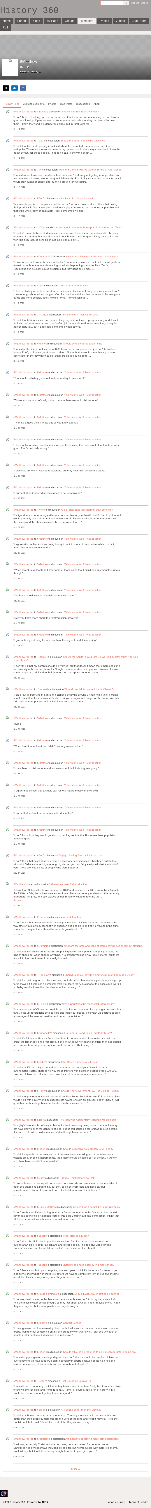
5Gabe (41, 1061)
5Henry (41, 1090)
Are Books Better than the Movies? (81, 1409)
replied (30, 111)
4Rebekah (43, 974)
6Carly (41, 1177)
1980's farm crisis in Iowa (74, 285)
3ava (40, 169)
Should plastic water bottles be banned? (97, 1293)
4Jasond (42, 1264)
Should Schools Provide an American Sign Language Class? (100, 974)
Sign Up (135, 3)
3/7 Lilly (41, 314)
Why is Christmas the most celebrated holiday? (89, 1003)
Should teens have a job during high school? (88, 1264)
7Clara (41, 140)
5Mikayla (42, 1322)
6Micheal (42, 343)
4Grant (41, 1380)
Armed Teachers (72, 916)
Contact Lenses (72, 1322)
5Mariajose (43, 1438)
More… (75, 1468)
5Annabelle (43, 1032)
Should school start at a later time (82, 343)
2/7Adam (42, 227)
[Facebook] (23, 88)
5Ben (40, 198)
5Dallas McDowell (47, 1206)
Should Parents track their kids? (80, 111)
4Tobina (41, 111)
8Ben (40, 855)
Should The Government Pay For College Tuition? (90, 1090)
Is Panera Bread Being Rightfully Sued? (89, 1032)
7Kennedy (43, 689)
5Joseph (42, 1235)
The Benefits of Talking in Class (80, 314)
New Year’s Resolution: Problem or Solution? (92, 256)
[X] (6, 88)
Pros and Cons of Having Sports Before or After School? (91, 169)
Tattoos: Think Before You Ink (77, 1177)
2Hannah (42, 916)
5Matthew (19, 111)
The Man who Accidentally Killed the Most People (87, 1119)
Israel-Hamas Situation (76, 1235)
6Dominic (42, 945)
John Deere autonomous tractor (79, 1061)
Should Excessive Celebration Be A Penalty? (89, 1148)
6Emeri (41, 1409)
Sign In (144, 3)
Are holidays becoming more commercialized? (92, 1438)
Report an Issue (115, 1502)
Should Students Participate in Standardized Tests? (93, 227)
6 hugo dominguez (48, 1293)
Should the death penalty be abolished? (83, 140)
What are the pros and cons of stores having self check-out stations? (103, 945)
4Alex (40, 285)
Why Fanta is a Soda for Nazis (76, 198)
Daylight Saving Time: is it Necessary (80, 855)
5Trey (40, 1119)
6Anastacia (43, 256)
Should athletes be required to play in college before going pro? (100, 1351)
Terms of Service (138, 1502)
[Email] (14, 88)
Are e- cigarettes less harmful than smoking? (87, 509)
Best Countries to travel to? (76, 1380)
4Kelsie (41, 509)
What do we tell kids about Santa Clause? (88, 689)
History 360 (29, 11)
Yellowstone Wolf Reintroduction (82, 372)
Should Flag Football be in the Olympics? (97, 1206)
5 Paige (41, 1003)
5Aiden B (42, 1148)
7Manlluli (42, 656)
